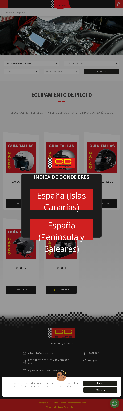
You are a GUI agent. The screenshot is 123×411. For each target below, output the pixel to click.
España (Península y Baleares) (61, 230)
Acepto (100, 383)
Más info (100, 389)
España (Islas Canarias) (61, 200)
